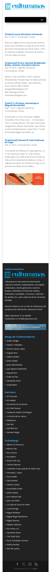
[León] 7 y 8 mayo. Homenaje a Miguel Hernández (22, 104)
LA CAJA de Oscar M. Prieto (18, 504)
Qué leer (10, 424)
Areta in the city (13, 460)
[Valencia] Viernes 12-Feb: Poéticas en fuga (24, 141)
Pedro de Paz (12, 376)
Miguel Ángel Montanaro (17, 516)
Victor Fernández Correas (17, 540)
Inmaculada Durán (14, 488)
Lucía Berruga (12, 508)
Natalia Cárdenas (14, 524)
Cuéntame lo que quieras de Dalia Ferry (23, 468)
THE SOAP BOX (13, 536)
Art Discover (12, 396)
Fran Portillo (12, 476)
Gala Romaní (12, 480)
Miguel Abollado (13, 512)
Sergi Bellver (12, 385)
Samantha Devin (14, 381)
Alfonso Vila (12, 448)
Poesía (32, 37)
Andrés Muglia (13, 341)
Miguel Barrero (13, 520)
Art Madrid (11, 400)
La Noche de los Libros (16, 416)
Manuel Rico (12, 373)
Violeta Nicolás (13, 544)
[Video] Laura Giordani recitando (23, 34)
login (34, 568)
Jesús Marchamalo (14, 365)
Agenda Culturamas (26, 67)
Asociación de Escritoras (17, 404)
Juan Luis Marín (13, 500)
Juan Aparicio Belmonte (17, 369)
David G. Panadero (14, 345)
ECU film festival (13, 408)
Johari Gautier (12, 492)
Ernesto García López (16, 349)
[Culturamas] (25, 278)
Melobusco (11, 420)
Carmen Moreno (14, 464)
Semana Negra (13, 432)
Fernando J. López (14, 472)
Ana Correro (12, 452)
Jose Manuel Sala (14, 496)
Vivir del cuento (13, 548)
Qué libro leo (12, 428)
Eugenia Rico (12, 353)
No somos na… (13, 528)
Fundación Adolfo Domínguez (19, 412)
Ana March (11, 456)
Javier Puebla (12, 361)
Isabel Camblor (13, 357)
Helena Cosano (13, 484)
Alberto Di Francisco (15, 444)
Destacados (23, 37)
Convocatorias (11, 71)
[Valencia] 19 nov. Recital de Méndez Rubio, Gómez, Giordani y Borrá (25, 64)
